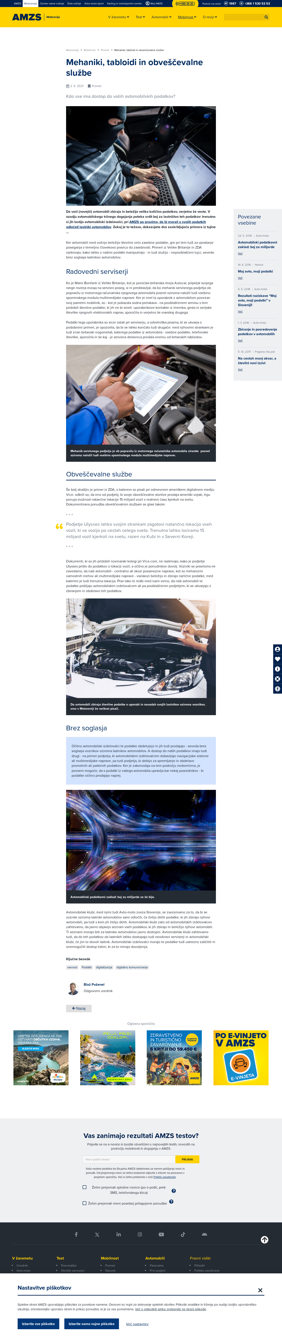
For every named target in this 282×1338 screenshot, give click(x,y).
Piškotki (199, 1265)
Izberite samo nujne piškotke (92, 1323)
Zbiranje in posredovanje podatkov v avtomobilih (257, 331)
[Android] (204, 1234)
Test (60, 1258)
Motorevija (72, 50)
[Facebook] (76, 1234)
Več (240, 253)
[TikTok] (183, 1234)
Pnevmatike (69, 1265)
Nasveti (110, 1270)
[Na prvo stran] (26, 17)
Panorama (156, 1265)
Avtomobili (155, 1258)
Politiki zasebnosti (165, 1177)
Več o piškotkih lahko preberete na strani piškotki (170, 1309)
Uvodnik (22, 1265)
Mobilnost (90, 50)
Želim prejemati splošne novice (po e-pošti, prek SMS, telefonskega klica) (129, 1190)
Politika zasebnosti (206, 1270)
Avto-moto (23, 1270)
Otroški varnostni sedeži (72, 1273)
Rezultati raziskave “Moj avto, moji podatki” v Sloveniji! (257, 300)
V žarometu (22, 1258)
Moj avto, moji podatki (255, 271)
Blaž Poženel (94, 984)
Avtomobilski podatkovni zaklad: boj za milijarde (257, 244)
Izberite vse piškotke (38, 1323)
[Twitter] (97, 1234)
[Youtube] (161, 1234)
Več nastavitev (137, 1324)
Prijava (187, 1159)
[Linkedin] (118, 1234)
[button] (266, 17)
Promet (105, 50)
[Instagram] (139, 1234)
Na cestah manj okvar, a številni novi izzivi (257, 360)
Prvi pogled (157, 1270)
